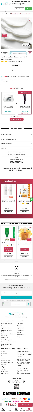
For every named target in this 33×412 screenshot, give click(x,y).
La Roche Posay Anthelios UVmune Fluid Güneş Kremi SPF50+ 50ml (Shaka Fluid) (24, 200)
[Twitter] (16, 381)
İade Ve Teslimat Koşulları (8, 342)
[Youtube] (23, 381)
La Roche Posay (5, 360)
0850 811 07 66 (16, 162)
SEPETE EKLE (8, 212)
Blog (18, 337)
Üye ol (5, 76)
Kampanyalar (21, 334)
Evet (28, 9)
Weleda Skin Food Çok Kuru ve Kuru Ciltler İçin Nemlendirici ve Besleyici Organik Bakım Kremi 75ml (8, 243)
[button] (2, 33)
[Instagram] (9, 381)
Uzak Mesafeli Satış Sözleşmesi (7, 345)
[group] (16, 33)
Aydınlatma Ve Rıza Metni (6, 330)
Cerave (3, 369)
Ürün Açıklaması (6, 134)
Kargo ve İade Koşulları (8, 139)
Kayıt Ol (16, 297)
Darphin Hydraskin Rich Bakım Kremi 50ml (21, 13)
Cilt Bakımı (20, 323)
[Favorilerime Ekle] (14, 185)
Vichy (2, 358)
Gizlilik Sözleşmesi (6, 340)
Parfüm (19, 332)
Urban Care (4, 371)
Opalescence (5, 373)
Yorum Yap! (20, 61)
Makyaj (19, 326)
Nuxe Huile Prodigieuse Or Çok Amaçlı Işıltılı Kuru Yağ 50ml (24, 243)
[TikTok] (13, 381)
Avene (3, 351)
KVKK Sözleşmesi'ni (11, 300)
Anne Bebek (20, 330)
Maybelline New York (7, 362)
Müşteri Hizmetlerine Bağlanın (16, 154)
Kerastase (4, 356)
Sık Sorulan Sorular (6, 323)
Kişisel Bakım (20, 328)
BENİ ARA (3, 148)
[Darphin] (4, 53)
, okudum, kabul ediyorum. (18, 300)
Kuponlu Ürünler (5, 13)
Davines (3, 364)
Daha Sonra (19, 9)
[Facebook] (20, 381)
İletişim (3, 326)
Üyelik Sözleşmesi (6, 328)
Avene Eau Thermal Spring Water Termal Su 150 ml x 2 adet (8, 200)
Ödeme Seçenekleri (6, 143)
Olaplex (3, 367)
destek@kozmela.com (26, 373)
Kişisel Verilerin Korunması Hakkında (8, 334)
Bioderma (4, 353)
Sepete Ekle (25, 404)
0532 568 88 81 (24, 371)
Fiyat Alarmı (17, 70)
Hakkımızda (4, 337)
